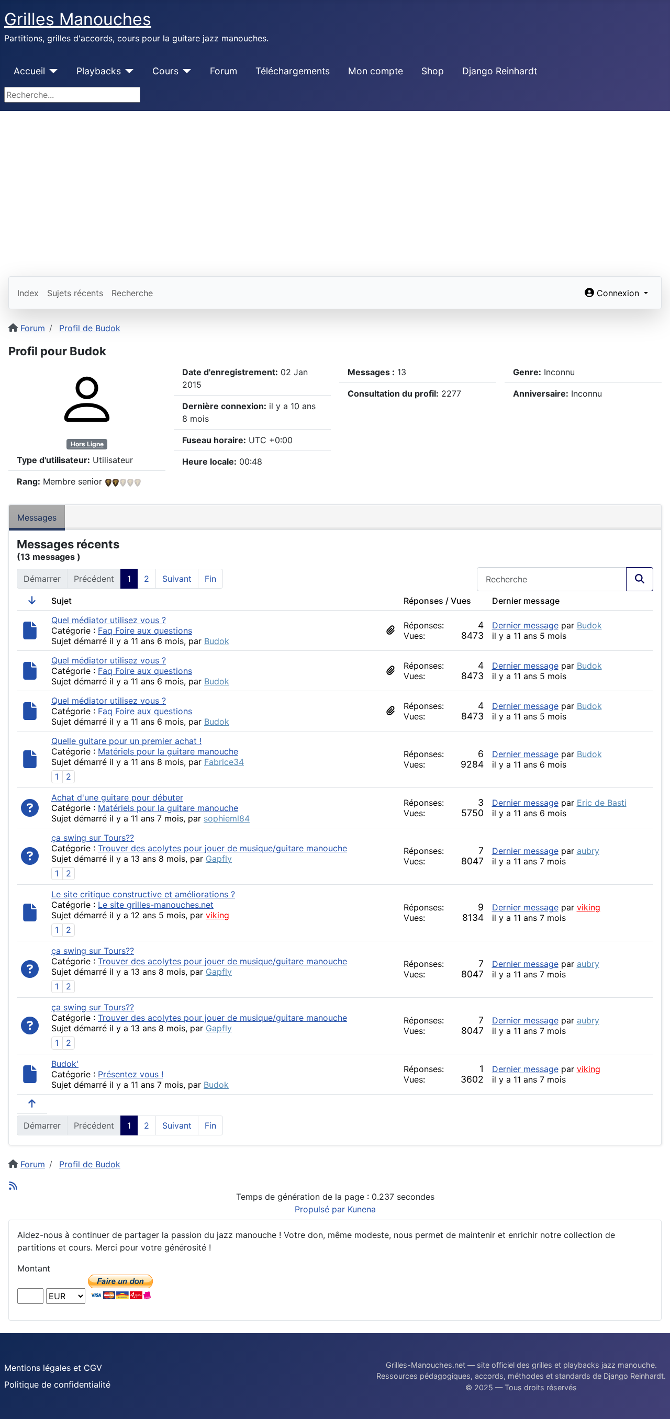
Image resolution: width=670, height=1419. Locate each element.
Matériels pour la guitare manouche (168, 751)
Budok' (65, 1063)
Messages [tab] (37, 517)
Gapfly (219, 858)
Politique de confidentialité (57, 1384)
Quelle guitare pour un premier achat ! (126, 741)
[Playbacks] (127, 71)
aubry (588, 851)
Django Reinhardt (499, 70)
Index (28, 293)
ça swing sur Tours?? (92, 837)
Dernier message (525, 625)
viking (217, 915)
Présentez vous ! (130, 1074)
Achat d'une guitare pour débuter (117, 797)
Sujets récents (75, 293)
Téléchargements (292, 70)
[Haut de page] (652, 1400)
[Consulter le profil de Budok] (87, 398)
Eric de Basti (602, 802)
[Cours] (185, 71)
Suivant (177, 578)
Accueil (29, 70)
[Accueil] (51, 71)
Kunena (362, 1209)
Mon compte (375, 70)
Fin (210, 578)
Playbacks (98, 70)
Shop (432, 70)
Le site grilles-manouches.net (156, 904)
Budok (216, 641)
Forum (223, 70)
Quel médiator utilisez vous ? (108, 620)
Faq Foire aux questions (145, 630)
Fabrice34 (224, 762)
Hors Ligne (87, 444)
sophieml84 (227, 818)
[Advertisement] (335, 189)
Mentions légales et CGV (53, 1367)
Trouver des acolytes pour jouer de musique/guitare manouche (222, 848)
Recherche (132, 293)
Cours (165, 70)
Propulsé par (321, 1209)
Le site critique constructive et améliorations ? (143, 894)
